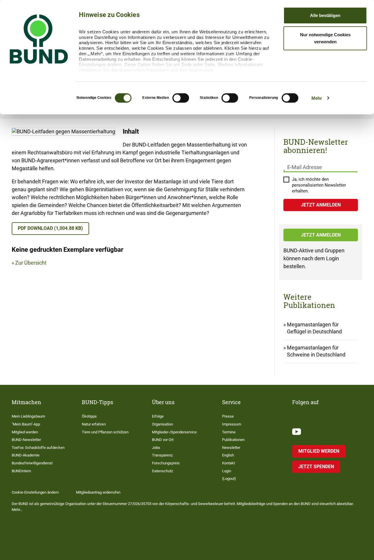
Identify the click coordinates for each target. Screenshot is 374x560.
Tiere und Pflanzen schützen (105, 432)
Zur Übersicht (30, 263)
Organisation (162, 424)
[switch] (180, 98)
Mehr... (17, 509)
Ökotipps (89, 416)
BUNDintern (21, 471)
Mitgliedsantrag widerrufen (98, 492)
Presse (228, 416)
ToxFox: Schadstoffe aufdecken (38, 447)
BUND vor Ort (163, 439)
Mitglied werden (25, 432)
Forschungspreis (166, 463)
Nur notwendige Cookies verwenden (325, 38)
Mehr (316, 98)
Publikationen (233, 439)
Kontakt (228, 463)
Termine (229, 432)
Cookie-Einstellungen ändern (35, 492)
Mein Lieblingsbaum (28, 416)
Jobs (156, 447)
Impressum (201, 70)
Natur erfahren (94, 424)
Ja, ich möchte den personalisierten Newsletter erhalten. (319, 185)
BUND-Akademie (25, 455)
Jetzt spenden (316, 466)
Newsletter (231, 447)
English (228, 455)
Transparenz (162, 455)
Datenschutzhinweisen (144, 70)
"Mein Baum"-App (26, 424)
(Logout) (229, 478)
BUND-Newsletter (26, 439)
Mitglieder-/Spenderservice (174, 432)
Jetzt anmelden (321, 235)
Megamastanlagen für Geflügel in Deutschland (314, 328)
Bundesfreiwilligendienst (32, 463)
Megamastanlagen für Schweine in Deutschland (316, 351)
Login (226, 471)
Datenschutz (162, 471)
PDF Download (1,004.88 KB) (50, 228)
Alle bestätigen (325, 15)
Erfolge (158, 416)
